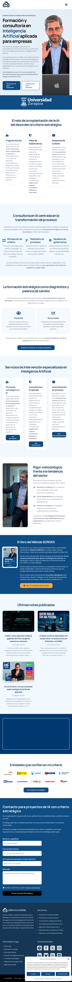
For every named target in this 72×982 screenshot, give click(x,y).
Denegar (48, 974)
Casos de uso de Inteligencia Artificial (50, 933)
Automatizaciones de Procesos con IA (51, 924)
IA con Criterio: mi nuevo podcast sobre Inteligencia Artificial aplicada (18, 689)
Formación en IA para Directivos (48, 918)
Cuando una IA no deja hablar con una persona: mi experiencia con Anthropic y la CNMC (54, 638)
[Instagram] (59, 948)
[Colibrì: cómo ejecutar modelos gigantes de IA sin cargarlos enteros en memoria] (18, 621)
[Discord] (59, 955)
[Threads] (52, 955)
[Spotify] (39, 948)
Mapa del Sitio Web (10, 965)
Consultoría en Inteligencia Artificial (50, 921)
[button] (68, 959)
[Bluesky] (46, 955)
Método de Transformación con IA (49, 927)
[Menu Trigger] (66, 4)
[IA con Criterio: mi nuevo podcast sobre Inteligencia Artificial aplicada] (18, 672)
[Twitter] (52, 948)
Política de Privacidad (50, 978)
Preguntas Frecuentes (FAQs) (13, 961)
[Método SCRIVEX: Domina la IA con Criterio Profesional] (10, 548)
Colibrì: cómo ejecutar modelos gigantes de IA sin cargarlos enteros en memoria (18, 638)
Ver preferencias (62, 974)
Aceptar (33, 974)
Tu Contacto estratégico (11, 958)
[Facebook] (46, 948)
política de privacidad (33, 888)
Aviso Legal (59, 978)
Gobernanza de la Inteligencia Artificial (51, 930)
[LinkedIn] (39, 955)
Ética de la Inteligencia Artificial (14, 955)
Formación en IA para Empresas (48, 915)
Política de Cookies (39, 978)
